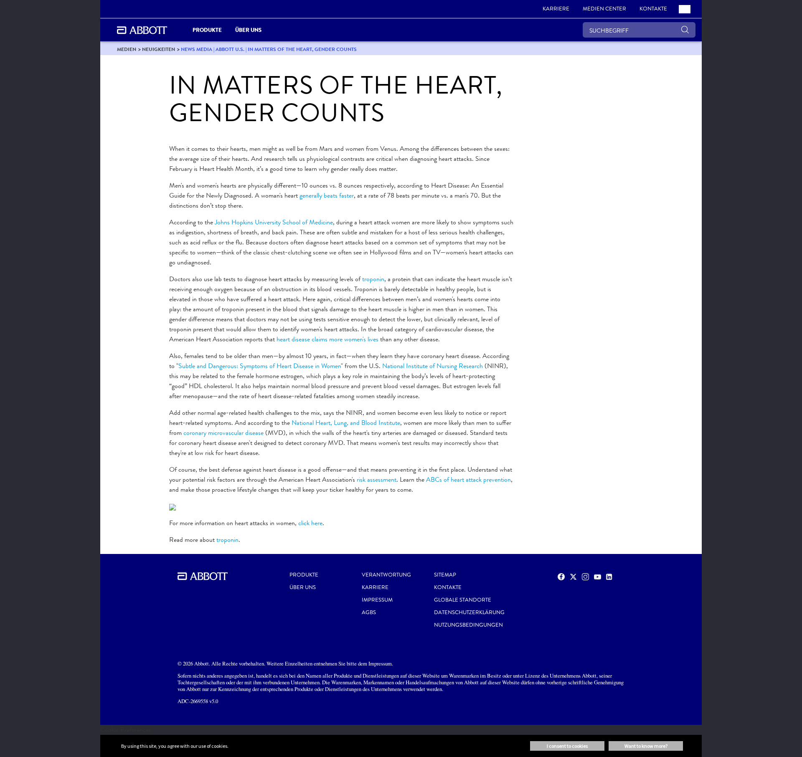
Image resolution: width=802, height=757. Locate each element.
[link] (126, 49)
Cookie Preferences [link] (125, 729)
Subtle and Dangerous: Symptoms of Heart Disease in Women (259, 366)
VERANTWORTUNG (386, 575)
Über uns (302, 587)
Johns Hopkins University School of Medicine (274, 222)
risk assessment (376, 479)
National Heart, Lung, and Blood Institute (346, 422)
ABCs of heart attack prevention (468, 479)
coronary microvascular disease (223, 432)
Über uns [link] (248, 30)
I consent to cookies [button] (567, 746)
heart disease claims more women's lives (327, 339)
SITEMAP (445, 575)
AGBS (369, 612)
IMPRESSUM (377, 600)
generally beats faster (326, 195)
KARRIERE (375, 587)
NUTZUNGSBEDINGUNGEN (468, 625)
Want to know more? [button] (645, 746)
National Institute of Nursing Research (432, 366)
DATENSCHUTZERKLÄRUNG (469, 612)
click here (310, 523)
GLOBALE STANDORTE (462, 600)
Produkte (303, 575)
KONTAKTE (448, 587)
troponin (373, 279)
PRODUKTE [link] (207, 30)
